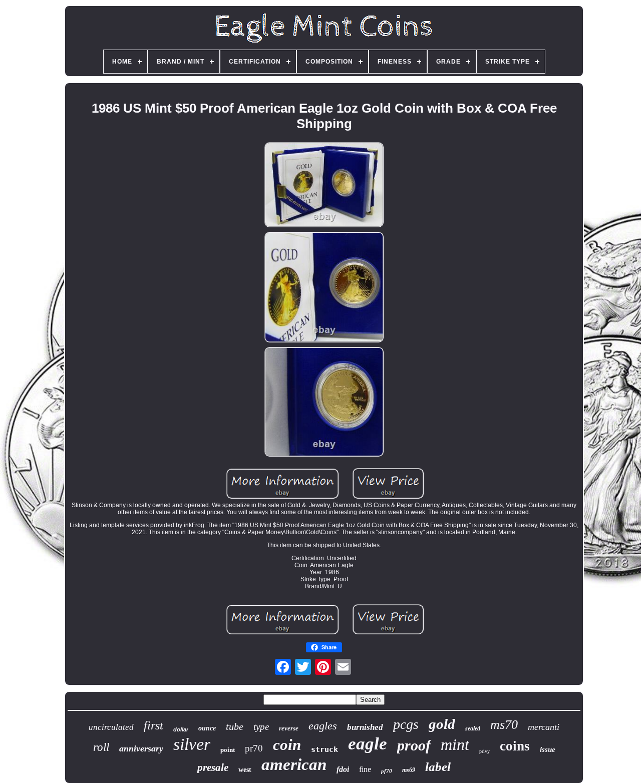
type (261, 726)
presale (212, 767)
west (244, 769)
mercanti (543, 727)
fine (365, 769)
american (294, 764)
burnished (365, 727)
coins (515, 745)
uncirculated (111, 727)
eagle (367, 743)
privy (484, 751)
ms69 (408, 769)
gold (442, 724)
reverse (288, 728)
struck (324, 749)
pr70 (254, 748)
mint (455, 744)
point (227, 749)
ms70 (504, 724)
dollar (180, 729)
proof (414, 745)
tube (234, 726)
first (153, 725)
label (438, 766)
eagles (322, 725)
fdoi (343, 769)
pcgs (406, 724)
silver (191, 744)
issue (547, 749)
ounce (207, 728)
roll (101, 747)
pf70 (386, 771)
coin (287, 744)
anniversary (141, 748)
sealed (472, 728)
